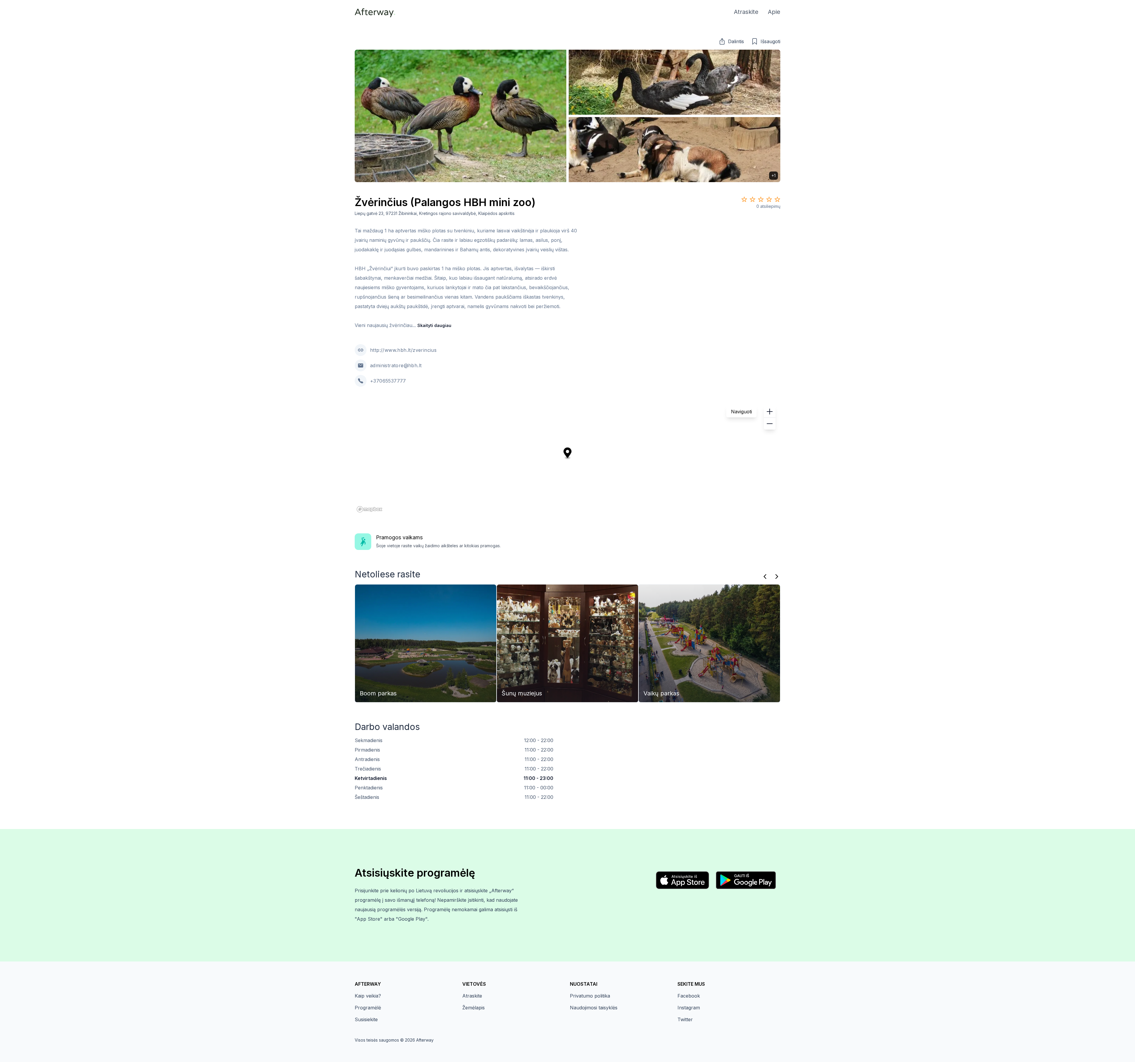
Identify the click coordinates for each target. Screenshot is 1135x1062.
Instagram (688, 1008)
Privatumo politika (590, 996)
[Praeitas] (764, 576)
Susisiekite (366, 1019)
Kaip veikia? (368, 996)
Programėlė (368, 1008)
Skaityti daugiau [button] (434, 325)
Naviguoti (741, 412)
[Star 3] (761, 199)
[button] (731, 41)
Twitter (685, 1019)
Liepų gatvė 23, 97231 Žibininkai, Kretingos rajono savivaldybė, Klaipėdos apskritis (435, 213)
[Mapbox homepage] (369, 509)
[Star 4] (769, 199)
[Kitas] (776, 576)
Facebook (688, 996)
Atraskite (472, 996)
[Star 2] (752, 199)
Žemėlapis (473, 1008)
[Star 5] (777, 199)
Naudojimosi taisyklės (593, 1008)
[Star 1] (744, 199)
